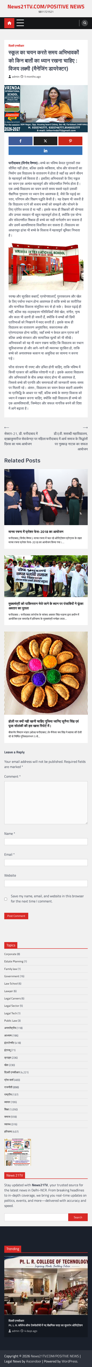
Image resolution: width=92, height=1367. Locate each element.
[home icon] (9, 23)
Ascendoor (33, 1361)
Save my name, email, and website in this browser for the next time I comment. (47, 898)
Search (78, 1217)
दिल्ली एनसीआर (16, 45)
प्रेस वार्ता (8, 1080)
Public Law (10, 1020)
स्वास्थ (7, 1124)
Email (9, 854)
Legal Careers (12, 998)
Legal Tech (10, 1013)
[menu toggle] (20, 23)
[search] (85, 23)
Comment (12, 776)
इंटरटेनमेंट (9, 1043)
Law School (11, 983)
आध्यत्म (8, 1035)
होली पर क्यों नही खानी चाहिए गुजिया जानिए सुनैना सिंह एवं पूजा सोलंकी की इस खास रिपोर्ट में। (44, 723)
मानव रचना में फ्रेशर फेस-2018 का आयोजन (36, 531)
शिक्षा (6, 1109)
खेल (6, 1065)
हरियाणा (8, 1131)
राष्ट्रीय (8, 1094)
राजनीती (8, 1087)
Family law (10, 969)
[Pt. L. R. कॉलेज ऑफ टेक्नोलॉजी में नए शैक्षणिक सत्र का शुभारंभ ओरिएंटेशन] (46, 1285)
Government (11, 976)
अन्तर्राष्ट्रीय (10, 1028)
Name (9, 833)
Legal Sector (11, 1005)
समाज (7, 1116)
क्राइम (7, 1057)
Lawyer (8, 991)
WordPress (69, 1361)
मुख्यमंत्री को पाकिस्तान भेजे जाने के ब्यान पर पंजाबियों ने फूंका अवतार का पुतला (46, 605)
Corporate (10, 954)
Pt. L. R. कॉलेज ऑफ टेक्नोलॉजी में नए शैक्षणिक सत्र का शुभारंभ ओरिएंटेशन (46, 1325)
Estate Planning (13, 961)
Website (10, 875)
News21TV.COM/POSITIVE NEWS (46, 6)
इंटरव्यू (7, 1050)
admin (15, 77)
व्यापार (7, 1102)
